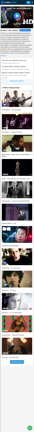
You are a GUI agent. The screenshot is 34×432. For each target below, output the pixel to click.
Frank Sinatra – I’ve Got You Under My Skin (15, 201)
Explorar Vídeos (17, 362)
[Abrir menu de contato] (29, 428)
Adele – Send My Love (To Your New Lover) (16, 179)
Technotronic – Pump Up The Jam (13, 335)
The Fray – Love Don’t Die (10, 357)
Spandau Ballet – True (9, 223)
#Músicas (3, 55)
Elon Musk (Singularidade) (10, 246)
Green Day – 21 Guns (9, 290)
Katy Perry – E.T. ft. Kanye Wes (12, 313)
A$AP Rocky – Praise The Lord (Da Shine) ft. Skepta (16, 155)
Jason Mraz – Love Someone (11, 110)
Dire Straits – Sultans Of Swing (12, 132)
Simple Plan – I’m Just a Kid (11, 268)
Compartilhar (26, 30)
